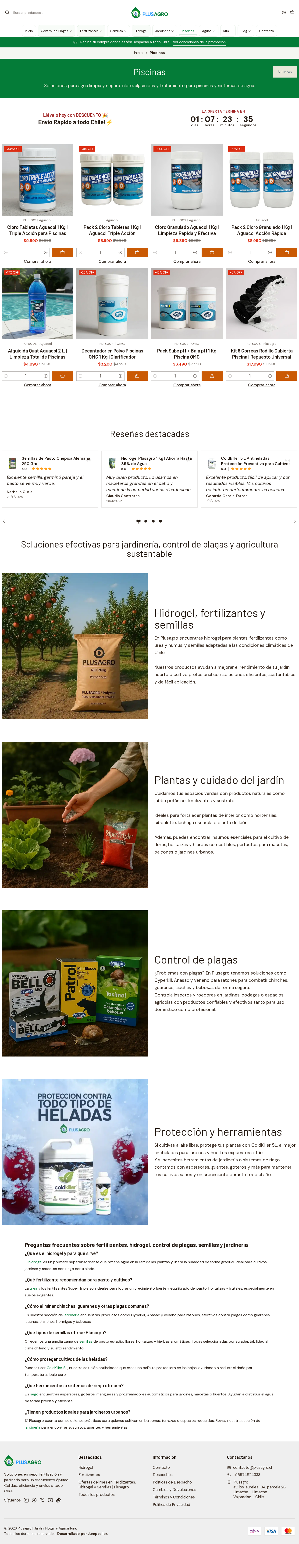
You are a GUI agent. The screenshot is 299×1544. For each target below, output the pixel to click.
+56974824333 (246, 1474)
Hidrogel (85, 1467)
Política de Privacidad (171, 1504)
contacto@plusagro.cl (252, 1467)
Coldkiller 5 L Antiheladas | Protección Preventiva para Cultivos (256, 461)
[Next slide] (293, 521)
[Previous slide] (5, 521)
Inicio (138, 53)
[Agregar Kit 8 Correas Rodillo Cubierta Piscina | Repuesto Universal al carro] (286, 376)
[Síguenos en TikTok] (58, 1500)
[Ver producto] (12, 463)
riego (34, 1394)
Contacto (161, 1467)
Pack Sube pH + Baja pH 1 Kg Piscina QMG (187, 353)
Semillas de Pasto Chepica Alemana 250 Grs (56, 461)
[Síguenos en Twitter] (42, 1500)
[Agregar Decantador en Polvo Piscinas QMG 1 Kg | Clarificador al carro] (137, 376)
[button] (285, 71)
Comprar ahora (37, 261)
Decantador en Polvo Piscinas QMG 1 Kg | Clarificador (112, 353)
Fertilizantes (89, 1474)
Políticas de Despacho (172, 1482)
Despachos (163, 1474)
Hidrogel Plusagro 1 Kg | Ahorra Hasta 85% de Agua (156, 461)
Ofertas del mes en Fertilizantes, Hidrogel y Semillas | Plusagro (107, 1485)
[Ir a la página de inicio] (149, 12)
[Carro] (292, 12)
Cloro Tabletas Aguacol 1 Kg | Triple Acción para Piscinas (37, 230)
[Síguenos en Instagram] (26, 1500)
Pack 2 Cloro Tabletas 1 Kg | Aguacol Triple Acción (112, 230)
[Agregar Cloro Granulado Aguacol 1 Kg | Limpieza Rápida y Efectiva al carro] (212, 252)
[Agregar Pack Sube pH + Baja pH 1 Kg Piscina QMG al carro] (212, 376)
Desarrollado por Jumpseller (82, 1533)
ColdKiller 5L (57, 1367)
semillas (86, 1341)
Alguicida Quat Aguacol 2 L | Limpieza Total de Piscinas (37, 353)
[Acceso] (284, 12)
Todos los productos (96, 1494)
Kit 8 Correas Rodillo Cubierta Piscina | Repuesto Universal (262, 353)
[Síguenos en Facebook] (34, 1500)
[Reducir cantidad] (6, 252)
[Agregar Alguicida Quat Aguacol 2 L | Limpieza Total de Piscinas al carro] (62, 376)
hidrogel (35, 1261)
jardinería (71, 1315)
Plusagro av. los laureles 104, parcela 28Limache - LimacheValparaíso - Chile (259, 1489)
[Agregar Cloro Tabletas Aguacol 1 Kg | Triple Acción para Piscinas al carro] (62, 252)
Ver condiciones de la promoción (79, 42)
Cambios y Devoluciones (174, 1489)
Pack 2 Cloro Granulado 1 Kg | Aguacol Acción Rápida (261, 230)
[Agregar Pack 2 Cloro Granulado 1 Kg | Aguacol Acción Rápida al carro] (286, 252)
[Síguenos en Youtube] (50, 1500)
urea (33, 1288)
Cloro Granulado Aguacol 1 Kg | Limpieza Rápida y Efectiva (187, 230)
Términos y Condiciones (174, 1497)
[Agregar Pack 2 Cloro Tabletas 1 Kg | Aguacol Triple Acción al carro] (137, 252)
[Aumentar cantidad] (46, 252)
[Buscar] (7, 12)
